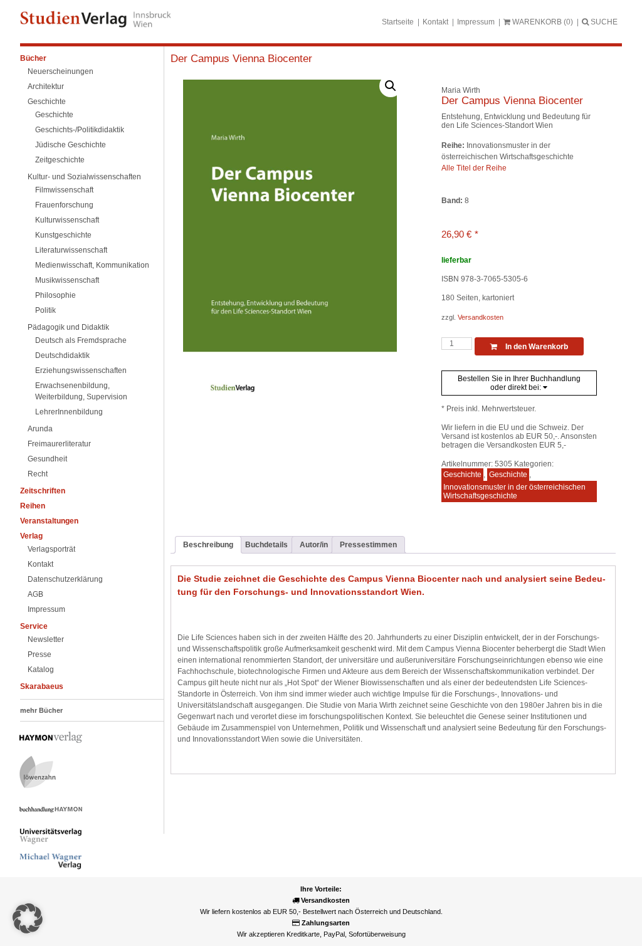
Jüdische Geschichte (70, 144)
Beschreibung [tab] (208, 544)
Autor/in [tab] (314, 544)
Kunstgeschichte (63, 235)
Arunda (40, 428)
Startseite (398, 22)
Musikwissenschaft (67, 280)
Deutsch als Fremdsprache (81, 340)
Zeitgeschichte (60, 159)
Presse (39, 654)
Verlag (31, 536)
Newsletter (46, 639)
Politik (45, 310)
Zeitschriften (42, 490)
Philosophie (55, 295)
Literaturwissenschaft (71, 250)
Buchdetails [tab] (266, 544)
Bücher (33, 58)
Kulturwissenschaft (67, 220)
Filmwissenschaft (64, 190)
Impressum (476, 22)
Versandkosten (480, 317)
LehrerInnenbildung (69, 411)
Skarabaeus (41, 686)
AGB (35, 594)
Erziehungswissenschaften (81, 370)
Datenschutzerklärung (65, 579)
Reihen (32, 506)
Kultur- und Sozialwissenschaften (84, 176)
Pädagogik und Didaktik (68, 327)
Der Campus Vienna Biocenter (241, 59)
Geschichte (47, 101)
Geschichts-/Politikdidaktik (79, 129)
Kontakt (435, 22)
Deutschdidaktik (62, 355)
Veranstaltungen (49, 521)
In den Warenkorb (535, 346)
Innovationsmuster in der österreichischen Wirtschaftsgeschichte (514, 491)
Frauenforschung (64, 205)
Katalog (41, 669)
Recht (38, 474)
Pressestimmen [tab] (368, 544)
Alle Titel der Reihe (474, 168)
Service (34, 626)
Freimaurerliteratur (59, 443)
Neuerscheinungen (60, 71)
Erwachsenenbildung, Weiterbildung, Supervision (81, 391)
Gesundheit (47, 459)
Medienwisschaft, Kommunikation (92, 265)
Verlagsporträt (51, 549)
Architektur (46, 86)
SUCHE (603, 22)
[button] (390, 86)
